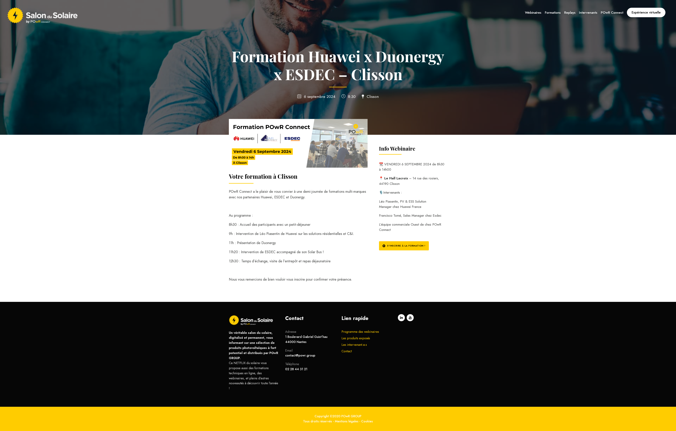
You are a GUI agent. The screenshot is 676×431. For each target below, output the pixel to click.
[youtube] (410, 317)
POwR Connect (612, 12)
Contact (347, 351)
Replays (569, 12)
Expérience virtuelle (646, 12)
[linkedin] (401, 317)
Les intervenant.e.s (354, 344)
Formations (553, 12)
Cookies (367, 421)
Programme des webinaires (360, 331)
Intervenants (588, 12)
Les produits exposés (356, 338)
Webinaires (533, 12)
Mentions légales (346, 421)
